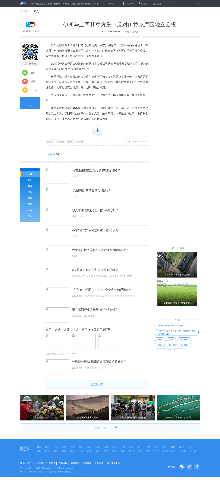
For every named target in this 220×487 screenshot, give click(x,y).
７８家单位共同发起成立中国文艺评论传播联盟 (116, 3)
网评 (30, 198)
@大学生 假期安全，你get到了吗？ (95, 210)
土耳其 (50, 141)
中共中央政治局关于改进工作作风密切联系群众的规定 (176, 332)
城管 (160, 339)
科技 (173, 447)
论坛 (190, 447)
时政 (39, 447)
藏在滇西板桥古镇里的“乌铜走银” (94, 309)
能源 (181, 447)
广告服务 (99, 463)
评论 (30, 105)
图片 (30, 204)
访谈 (106, 447)
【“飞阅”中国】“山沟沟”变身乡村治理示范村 (102, 290)
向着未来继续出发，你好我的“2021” (96, 170)
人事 (72, 447)
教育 (165, 447)
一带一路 (192, 450)
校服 (186, 344)
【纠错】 (128, 141)
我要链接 (63, 463)
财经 (30, 186)
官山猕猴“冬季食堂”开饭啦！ (91, 190)
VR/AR (157, 450)
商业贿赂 (173, 344)
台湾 (123, 447)
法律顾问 (87, 463)
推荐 (30, 174)
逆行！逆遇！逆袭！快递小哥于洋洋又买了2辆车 (78, 329)
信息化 (132, 450)
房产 (156, 447)
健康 (123, 450)
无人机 (182, 450)
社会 (30, 210)
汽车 (148, 447)
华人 (131, 447)
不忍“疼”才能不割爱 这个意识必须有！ (98, 230)
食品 (106, 450)
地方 (47, 447)
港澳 (114, 447)
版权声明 (75, 463)
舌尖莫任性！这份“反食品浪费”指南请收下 (100, 250)
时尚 (89, 450)
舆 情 (148, 450)
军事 (97, 447)
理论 (81, 447)
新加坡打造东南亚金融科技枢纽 (36, 3)
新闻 (30, 180)
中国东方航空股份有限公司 (170, 325)
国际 (30, 192)
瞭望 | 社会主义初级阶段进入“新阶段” (72, 3)
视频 (64, 450)
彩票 (72, 450)
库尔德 (79, 141)
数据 (139, 450)
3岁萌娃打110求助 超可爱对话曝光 (95, 270)
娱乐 (81, 450)
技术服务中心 (113, 463)
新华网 (23, 11)
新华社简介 (25, 463)
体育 (97, 450)
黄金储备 (184, 339)
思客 (39, 450)
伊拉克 (61, 141)
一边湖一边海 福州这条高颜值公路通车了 (99, 361)
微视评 (166, 450)
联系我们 (51, 463)
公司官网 (38, 463)
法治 (30, 216)
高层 (64, 447)
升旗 (171, 339)
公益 (173, 450)
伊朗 (70, 141)
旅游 (160, 344)
